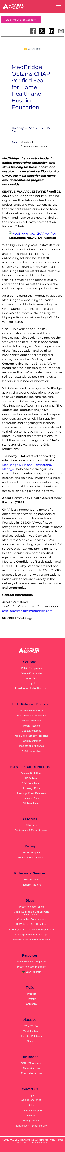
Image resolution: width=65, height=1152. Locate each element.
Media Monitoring (31, 730)
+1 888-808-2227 (31, 1100)
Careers (31, 1041)
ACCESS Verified (31, 750)
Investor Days (31, 798)
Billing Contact (31, 1120)
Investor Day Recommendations (31, 939)
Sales (31, 1105)
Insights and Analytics (31, 745)
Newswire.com (31, 1068)
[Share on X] (42, 31)
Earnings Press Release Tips (31, 934)
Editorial (31, 1115)
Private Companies (31, 673)
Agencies (31, 678)
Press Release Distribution (31, 715)
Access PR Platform (31, 710)
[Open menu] (58, 7)
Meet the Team (31, 1031)
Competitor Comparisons (31, 919)
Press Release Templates (31, 961)
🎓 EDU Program (31, 971)
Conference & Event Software (31, 830)
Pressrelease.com (31, 1073)
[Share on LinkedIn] (51, 31)
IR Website (31, 778)
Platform (31, 998)
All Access (31, 825)
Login (31, 1095)
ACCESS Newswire (31, 1063)
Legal (31, 683)
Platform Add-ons (31, 884)
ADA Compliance (31, 783)
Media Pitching (31, 725)
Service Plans (31, 879)
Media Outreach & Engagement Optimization (31, 913)
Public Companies (31, 668)
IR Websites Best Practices (31, 924)
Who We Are (31, 1025)
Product (31, 993)
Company (31, 1003)
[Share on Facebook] (33, 31)
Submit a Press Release (31, 857)
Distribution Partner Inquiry (31, 1125)
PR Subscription (31, 852)
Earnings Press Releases (31, 793)
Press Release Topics (31, 906)
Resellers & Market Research (31, 688)
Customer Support (31, 1110)
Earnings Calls (31, 788)
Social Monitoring (31, 740)
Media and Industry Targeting (31, 735)
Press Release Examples (31, 966)
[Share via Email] (61, 31)
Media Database (31, 720)
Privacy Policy (39, 1142)
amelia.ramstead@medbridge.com (27, 610)
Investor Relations (31, 1036)
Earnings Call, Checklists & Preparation (31, 929)
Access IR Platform (31, 772)
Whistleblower (31, 803)
